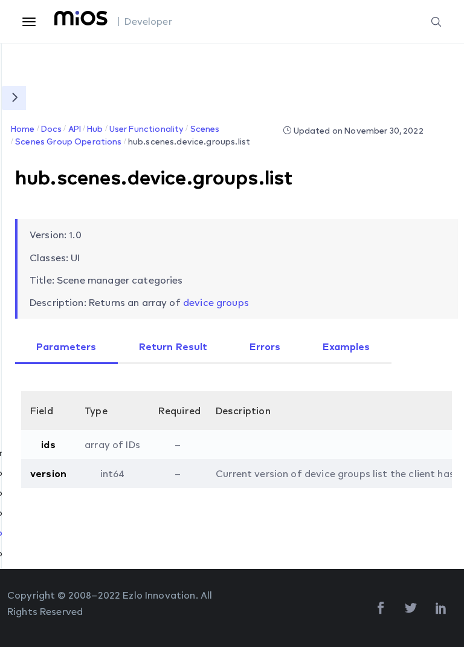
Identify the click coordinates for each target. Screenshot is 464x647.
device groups (216, 302)
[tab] (66, 347)
